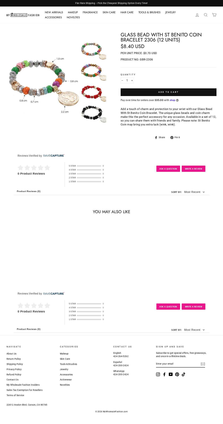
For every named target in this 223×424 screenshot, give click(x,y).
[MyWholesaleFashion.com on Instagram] (158, 374)
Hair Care (127, 12)
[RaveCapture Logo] (53, 156)
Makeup (73, 12)
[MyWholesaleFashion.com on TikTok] (183, 374)
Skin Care (109, 12)
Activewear (66, 379)
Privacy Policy (14, 369)
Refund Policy (14, 374)
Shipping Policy (15, 364)
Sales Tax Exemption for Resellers (24, 390)
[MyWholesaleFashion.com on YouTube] (171, 374)
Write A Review (193, 169)
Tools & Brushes (149, 12)
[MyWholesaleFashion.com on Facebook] (164, 374)
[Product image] (58, 83)
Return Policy (14, 359)
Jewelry (170, 12)
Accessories (53, 17)
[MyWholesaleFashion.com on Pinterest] (177, 374)
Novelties (73, 17)
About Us (11, 353)
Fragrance (90, 12)
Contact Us (12, 379)
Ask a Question (168, 169)
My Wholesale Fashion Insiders (23, 384)
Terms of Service (15, 395)
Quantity (128, 74)
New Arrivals (54, 12)
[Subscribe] (203, 364)
